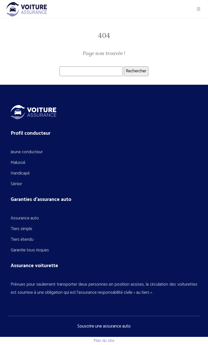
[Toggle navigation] (198, 9)
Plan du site (104, 340)
